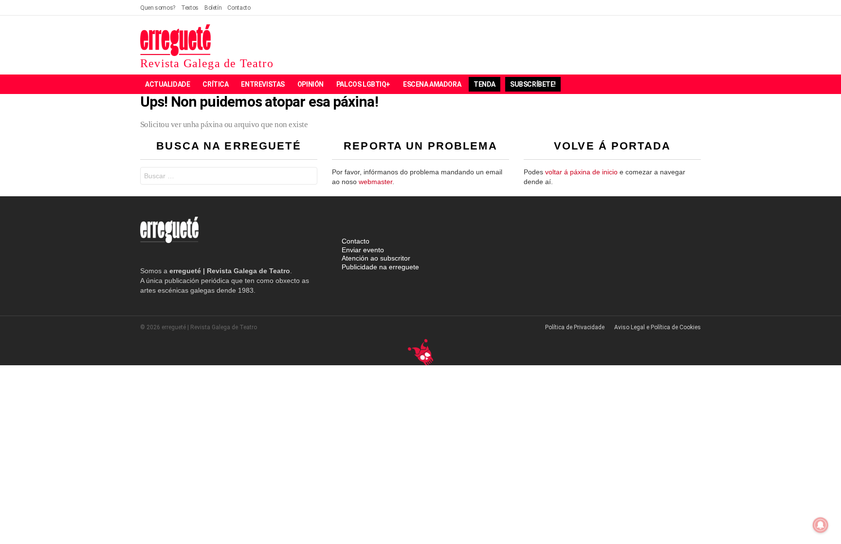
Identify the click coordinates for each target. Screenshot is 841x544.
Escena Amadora (432, 84)
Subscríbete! (533, 84)
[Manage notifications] (820, 525)
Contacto (238, 7)
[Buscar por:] (228, 176)
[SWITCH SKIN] (662, 84)
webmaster (375, 182)
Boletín (212, 7)
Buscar (307, 177)
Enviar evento (363, 250)
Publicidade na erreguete (380, 267)
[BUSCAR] (678, 84)
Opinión (310, 84)
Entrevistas (262, 84)
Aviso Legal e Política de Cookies (657, 327)
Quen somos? (157, 7)
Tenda (484, 84)
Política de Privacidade (574, 327)
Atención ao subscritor (376, 258)
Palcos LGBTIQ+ (363, 84)
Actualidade (167, 84)
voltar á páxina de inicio (581, 172)
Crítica (215, 84)
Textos (190, 7)
